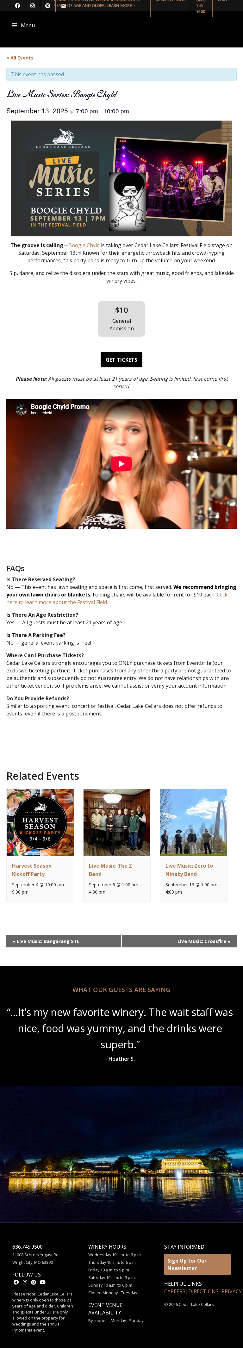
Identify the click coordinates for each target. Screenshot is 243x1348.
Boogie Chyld (84, 245)
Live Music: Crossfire (204, 941)
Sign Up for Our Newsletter (187, 1264)
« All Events (20, 57)
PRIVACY (231, 1291)
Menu (28, 25)
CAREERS (174, 1291)
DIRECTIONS (203, 1291)
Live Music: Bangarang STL (46, 941)
